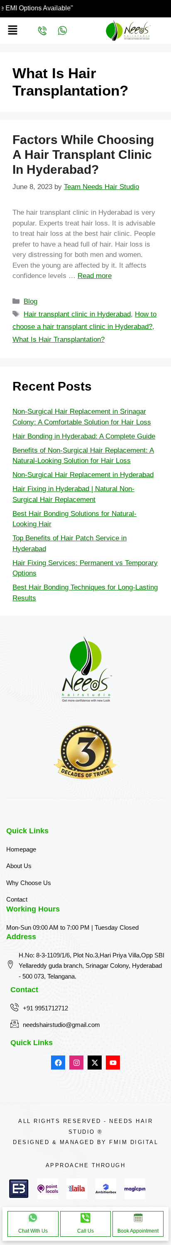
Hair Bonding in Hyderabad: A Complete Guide (83, 436)
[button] (13, 31)
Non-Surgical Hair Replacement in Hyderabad (83, 475)
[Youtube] (113, 1062)
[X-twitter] (95, 1062)
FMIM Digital (133, 1142)
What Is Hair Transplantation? (58, 339)
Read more (95, 276)
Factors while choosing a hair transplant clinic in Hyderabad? (83, 154)
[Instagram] (76, 1062)
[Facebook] (58, 1062)
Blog (30, 301)
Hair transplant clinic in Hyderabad (77, 314)
